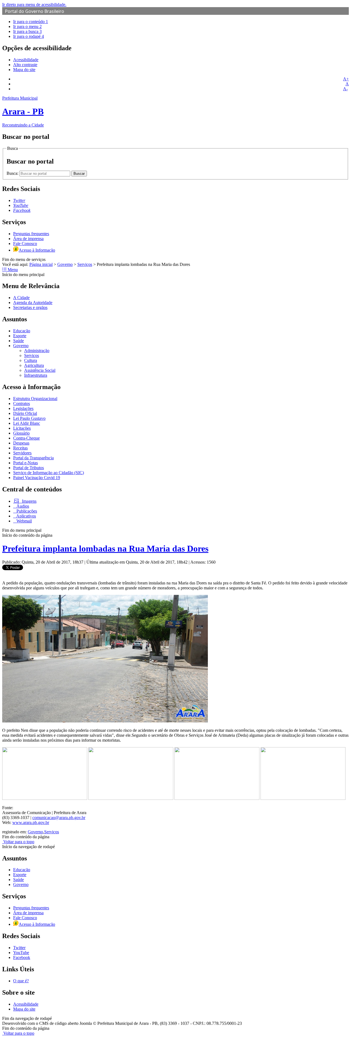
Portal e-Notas (25, 462)
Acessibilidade (25, 59)
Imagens (28, 501)
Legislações (23, 408)
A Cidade (21, 297)
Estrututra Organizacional (35, 398)
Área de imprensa (28, 238)
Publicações (26, 511)
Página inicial (41, 264)
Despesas (21, 443)
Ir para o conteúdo (30, 21)
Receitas (20, 448)
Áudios (22, 506)
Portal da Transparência (33, 457)
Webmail (23, 521)
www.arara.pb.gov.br (30, 822)
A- (345, 88)
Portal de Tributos (28, 467)
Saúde (18, 340)
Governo (65, 264)
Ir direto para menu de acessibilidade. (34, 4)
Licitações (22, 428)
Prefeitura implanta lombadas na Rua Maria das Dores (105, 548)
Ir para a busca (27, 31)
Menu (12, 269)
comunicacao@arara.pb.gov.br (58, 817)
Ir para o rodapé (28, 36)
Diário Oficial (25, 413)
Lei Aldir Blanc (26, 423)
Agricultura (34, 365)
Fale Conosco (25, 243)
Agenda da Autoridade (32, 302)
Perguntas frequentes (31, 233)
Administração (36, 350)
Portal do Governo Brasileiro (34, 11)
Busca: (13, 173)
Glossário (21, 433)
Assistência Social (39, 370)
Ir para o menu (27, 26)
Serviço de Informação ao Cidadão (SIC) (48, 472)
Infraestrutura (35, 375)
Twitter (19, 947)
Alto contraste (25, 64)
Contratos (21, 403)
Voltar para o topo (18, 841)
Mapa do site (24, 69)
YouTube (21, 952)
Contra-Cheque (26, 438)
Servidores (22, 453)
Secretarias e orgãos (30, 307)
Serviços (84, 264)
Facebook (21, 957)
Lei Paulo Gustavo (29, 418)
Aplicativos (25, 516)
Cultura (30, 360)
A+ (346, 79)
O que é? (21, 980)
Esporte (19, 335)
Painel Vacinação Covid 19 (36, 477)
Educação (21, 330)
